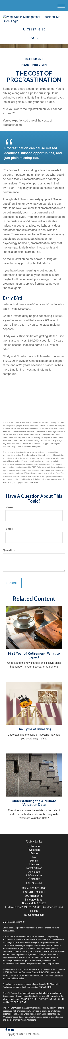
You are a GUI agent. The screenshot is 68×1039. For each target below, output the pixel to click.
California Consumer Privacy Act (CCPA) (31, 972)
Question (9, 550)
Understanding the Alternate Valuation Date (34, 803)
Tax (34, 857)
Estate (34, 853)
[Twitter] (32, 38)
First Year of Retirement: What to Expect (34, 655)
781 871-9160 (36, 29)
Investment (34, 849)
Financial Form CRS (15, 921)
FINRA (42, 986)
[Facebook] (28, 38)
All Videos (34, 871)
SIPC (49, 986)
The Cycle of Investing (34, 729)
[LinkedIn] (38, 38)
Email (9, 529)
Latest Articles (34, 868)
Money (34, 860)
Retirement (34, 846)
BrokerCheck (9, 930)
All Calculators (34, 875)
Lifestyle (34, 864)
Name (9, 507)
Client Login (10, 21)
